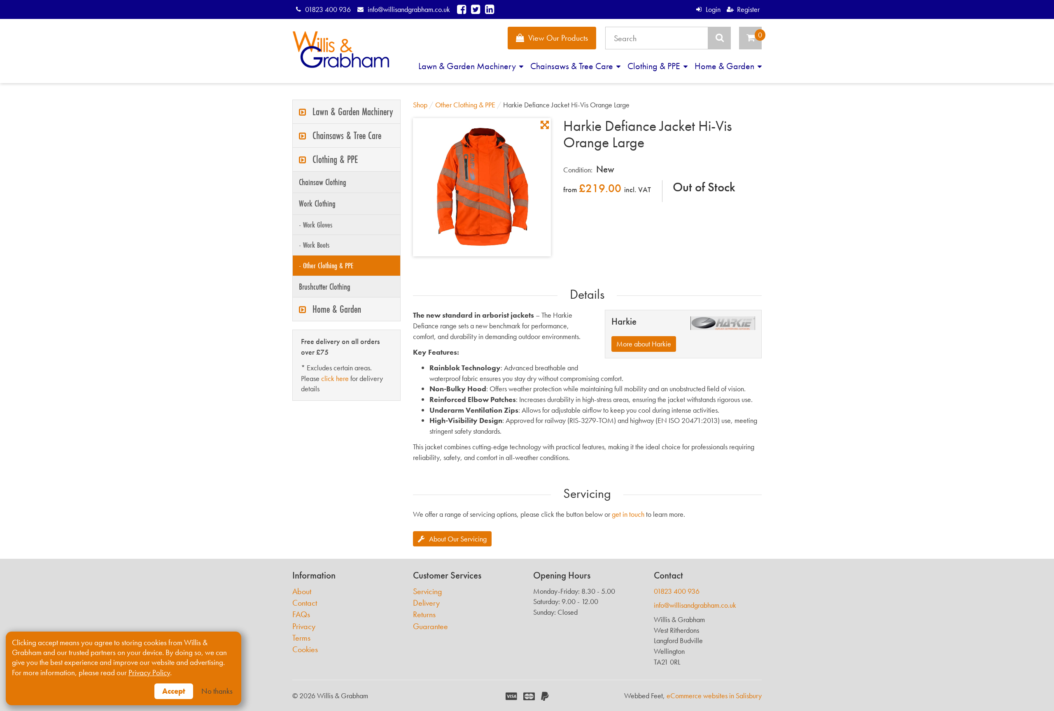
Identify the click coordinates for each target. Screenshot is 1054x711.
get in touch (628, 514)
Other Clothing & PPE (465, 104)
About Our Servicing (458, 539)
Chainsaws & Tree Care (572, 66)
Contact (304, 603)
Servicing (427, 591)
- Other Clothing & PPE (326, 265)
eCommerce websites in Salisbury (714, 695)
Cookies (305, 649)
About (301, 591)
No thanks (217, 691)
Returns (424, 614)
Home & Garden (725, 66)
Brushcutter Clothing (324, 287)
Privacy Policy (149, 673)
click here (335, 378)
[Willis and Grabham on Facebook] (461, 9)
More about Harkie (643, 344)
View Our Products (558, 38)
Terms (301, 638)
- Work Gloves (315, 224)
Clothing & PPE (654, 66)
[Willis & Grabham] (340, 49)
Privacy (303, 626)
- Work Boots (314, 244)
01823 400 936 (328, 9)
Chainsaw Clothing (322, 182)
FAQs (301, 614)
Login (713, 9)
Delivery (426, 603)
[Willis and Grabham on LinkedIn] (489, 9)
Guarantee (430, 626)
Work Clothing (317, 203)
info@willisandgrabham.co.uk (409, 9)
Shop (420, 104)
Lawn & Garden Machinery (468, 66)
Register (748, 9)
